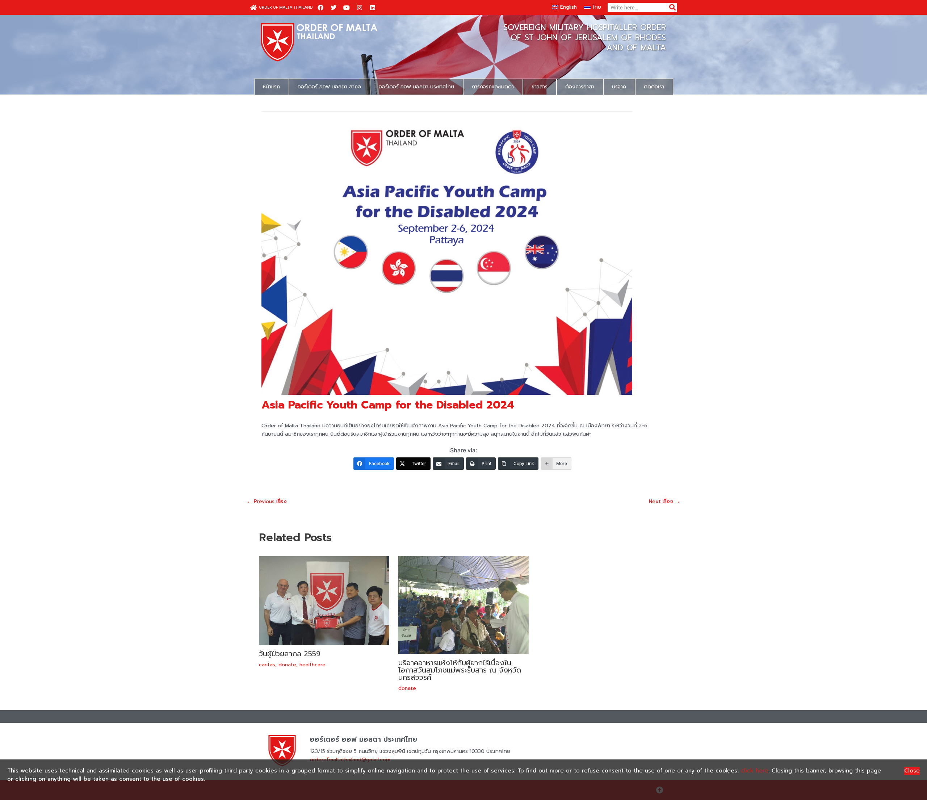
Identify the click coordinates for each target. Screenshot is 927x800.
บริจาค (619, 87)
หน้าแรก (271, 87)
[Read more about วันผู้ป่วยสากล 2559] (324, 600)
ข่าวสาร (540, 87)
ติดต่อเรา (654, 87)
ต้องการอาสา (579, 87)
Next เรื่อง (664, 501)
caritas (267, 665)
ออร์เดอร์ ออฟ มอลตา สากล (329, 87)
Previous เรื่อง (267, 501)
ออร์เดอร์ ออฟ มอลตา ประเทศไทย (416, 87)
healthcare (312, 665)
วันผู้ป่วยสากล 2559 (289, 653)
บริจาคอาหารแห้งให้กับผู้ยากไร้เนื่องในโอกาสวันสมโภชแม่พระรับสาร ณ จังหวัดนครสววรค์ (459, 670)
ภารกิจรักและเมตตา (493, 87)
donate (287, 665)
